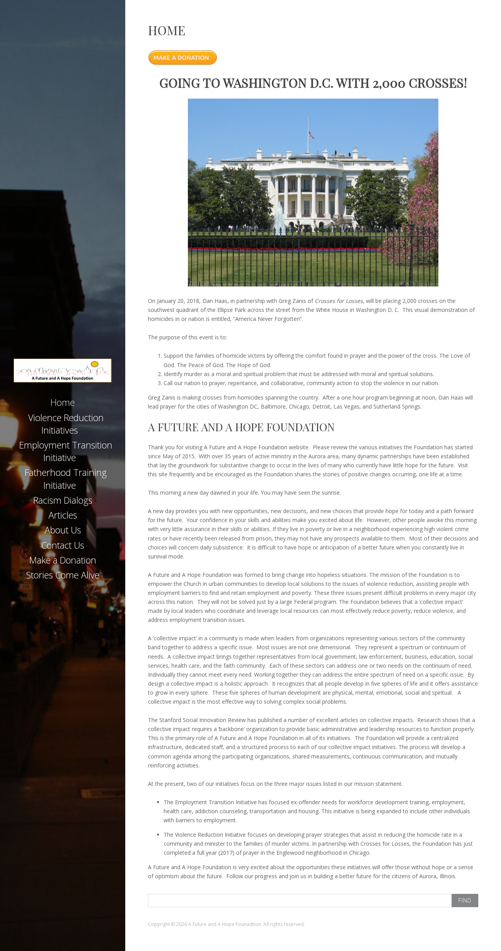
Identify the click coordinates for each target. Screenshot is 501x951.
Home (62, 402)
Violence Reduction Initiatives (66, 423)
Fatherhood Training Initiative (66, 478)
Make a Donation (62, 560)
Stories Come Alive (62, 575)
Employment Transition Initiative (65, 451)
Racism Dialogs (62, 500)
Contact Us (62, 545)
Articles (63, 515)
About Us (63, 530)
